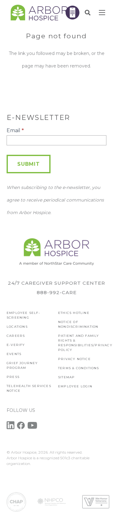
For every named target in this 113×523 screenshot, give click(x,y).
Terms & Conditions (78, 368)
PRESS (13, 377)
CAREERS (16, 336)
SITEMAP (66, 377)
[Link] (39, 12)
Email (15, 130)
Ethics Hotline (73, 313)
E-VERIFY (16, 345)
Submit (28, 164)
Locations (17, 327)
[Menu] (102, 12)
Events (14, 354)
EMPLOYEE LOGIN (75, 386)
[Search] (87, 12)
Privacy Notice (74, 359)
